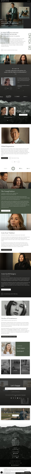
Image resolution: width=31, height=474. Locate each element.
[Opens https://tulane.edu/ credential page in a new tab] (13, 168)
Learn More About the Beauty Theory (9, 336)
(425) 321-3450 (9, 471)
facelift (15, 329)
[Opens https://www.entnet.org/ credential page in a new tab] (20, 168)
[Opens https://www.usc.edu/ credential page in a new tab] (28, 168)
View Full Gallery (23, 114)
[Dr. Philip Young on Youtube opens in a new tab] (17, 398)
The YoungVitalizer (5, 210)
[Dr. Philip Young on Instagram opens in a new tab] (11, 398)
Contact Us (15, 415)
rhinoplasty (10, 329)
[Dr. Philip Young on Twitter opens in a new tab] (15, 398)
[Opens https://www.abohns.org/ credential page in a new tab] (5, 168)
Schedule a (15, 413)
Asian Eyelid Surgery (6, 289)
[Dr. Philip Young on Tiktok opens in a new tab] (19, 398)
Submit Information (15, 391)
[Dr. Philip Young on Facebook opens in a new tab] (13, 398)
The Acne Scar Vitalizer (6, 249)
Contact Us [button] (27, 472)
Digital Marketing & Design (16, 465)
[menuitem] (11, 398)
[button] (2, 472)
